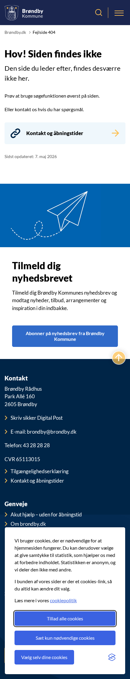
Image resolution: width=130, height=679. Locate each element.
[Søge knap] (99, 13)
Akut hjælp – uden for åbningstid (46, 514)
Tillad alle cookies (65, 618)
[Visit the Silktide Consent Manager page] (111, 657)
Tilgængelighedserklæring (40, 471)
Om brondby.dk (28, 524)
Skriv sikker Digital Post (37, 418)
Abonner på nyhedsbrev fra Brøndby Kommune (65, 336)
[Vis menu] (119, 13)
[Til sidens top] (118, 358)
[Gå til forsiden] (24, 12)
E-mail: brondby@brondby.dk (43, 431)
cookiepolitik (63, 600)
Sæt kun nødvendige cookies (65, 638)
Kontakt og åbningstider (37, 480)
